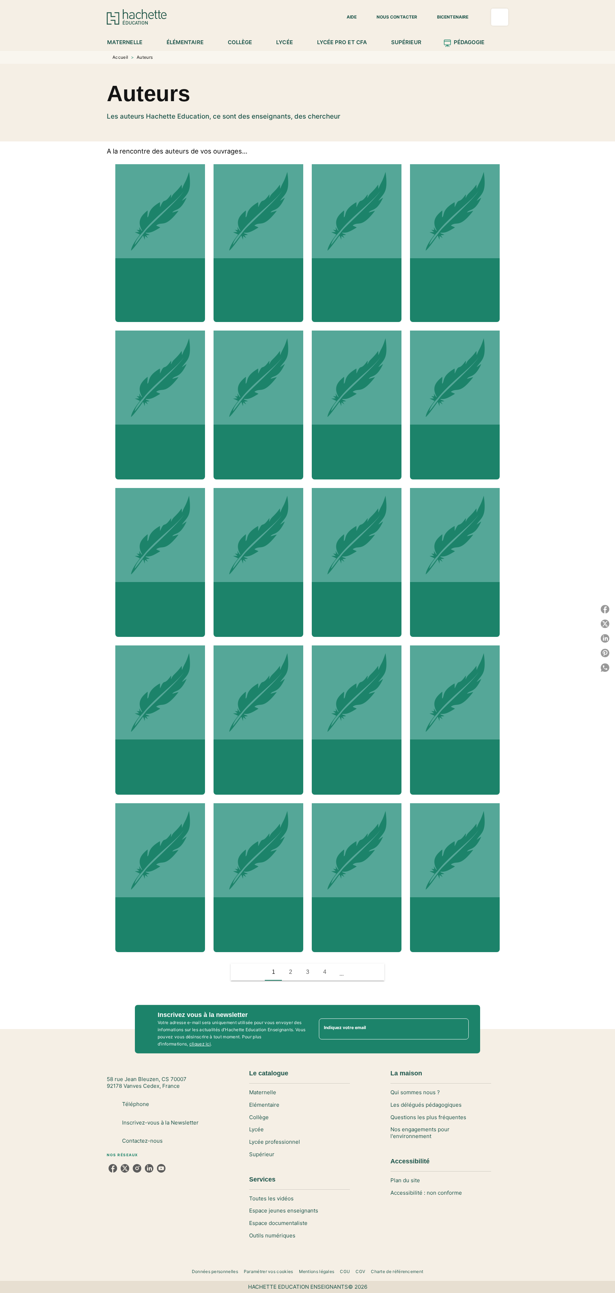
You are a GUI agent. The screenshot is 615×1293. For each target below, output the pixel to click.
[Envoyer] (460, 1029)
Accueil (120, 57)
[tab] (129, 42)
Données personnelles (215, 1271)
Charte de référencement (397, 1271)
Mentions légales (317, 1271)
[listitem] (113, 1168)
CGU (345, 1271)
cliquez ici (200, 1044)
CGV (360, 1271)
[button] (347, 17)
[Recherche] (499, 17)
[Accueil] (137, 17)
